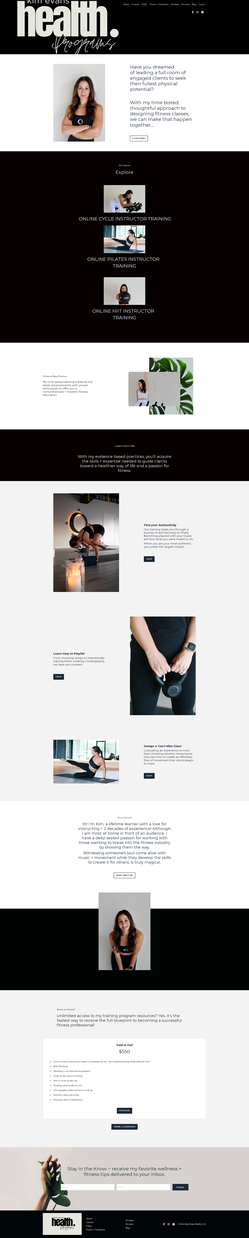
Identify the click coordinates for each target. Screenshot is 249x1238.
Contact (135, 4)
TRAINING (124, 266)
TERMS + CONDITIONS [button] (124, 1126)
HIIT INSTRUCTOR (134, 311)
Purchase (175, 4)
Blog (194, 4)
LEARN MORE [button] (139, 138)
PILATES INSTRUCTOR (134, 259)
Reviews (186, 4)
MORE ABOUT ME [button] (124, 875)
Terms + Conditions (159, 4)
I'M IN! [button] (149, 559)
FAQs (144, 4)
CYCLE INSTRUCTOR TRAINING (135, 219)
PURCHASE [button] (124, 1110)
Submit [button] (180, 1187)
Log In (202, 4)
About (126, 4)
